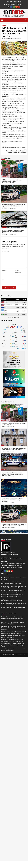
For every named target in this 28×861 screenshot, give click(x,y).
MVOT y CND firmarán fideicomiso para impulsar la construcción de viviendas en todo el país (13, 604)
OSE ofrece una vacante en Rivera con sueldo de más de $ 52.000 (12, 180)
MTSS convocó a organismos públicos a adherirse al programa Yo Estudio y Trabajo (12, 645)
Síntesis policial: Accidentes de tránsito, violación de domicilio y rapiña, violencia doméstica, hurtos (12, 474)
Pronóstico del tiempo (10, 4)
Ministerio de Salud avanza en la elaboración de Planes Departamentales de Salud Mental (14, 449)
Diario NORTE (12, 654)
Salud (3, 445)
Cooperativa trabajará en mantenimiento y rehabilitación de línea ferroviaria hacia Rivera (13, 231)
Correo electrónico (18, 272)
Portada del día (18, 3)
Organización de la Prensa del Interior (11, 559)
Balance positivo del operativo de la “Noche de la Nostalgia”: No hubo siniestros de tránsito (13, 206)
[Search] (26, 20)
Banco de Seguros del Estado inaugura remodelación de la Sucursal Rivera (16, 151)
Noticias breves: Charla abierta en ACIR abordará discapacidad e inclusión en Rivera (13, 608)
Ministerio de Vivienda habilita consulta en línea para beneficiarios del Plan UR (13, 628)
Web (3, 280)
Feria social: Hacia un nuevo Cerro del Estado (13, 146)
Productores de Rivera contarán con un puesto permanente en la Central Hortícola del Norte (13, 618)
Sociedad (4, 25)
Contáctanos (10, 3)
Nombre (4, 270)
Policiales (4, 469)
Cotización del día (20, 4)
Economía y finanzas (8, 141)
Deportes (3, 495)
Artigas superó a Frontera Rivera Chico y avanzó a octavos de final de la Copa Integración (12, 500)
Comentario (5, 252)
